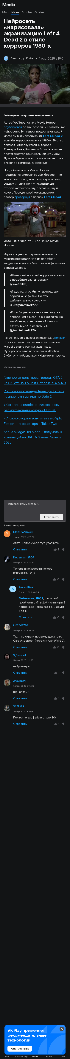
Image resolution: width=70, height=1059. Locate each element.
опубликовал (13, 127)
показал (60, 337)
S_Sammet (19, 655)
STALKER (18, 706)
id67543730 (20, 625)
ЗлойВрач (19, 681)
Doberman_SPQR (23, 557)
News (15, 12)
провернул (22, 197)
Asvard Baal (26, 587)
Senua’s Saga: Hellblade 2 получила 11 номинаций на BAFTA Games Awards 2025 (33, 437)
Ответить (20, 549)
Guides (39, 12)
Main (5, 12)
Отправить (51, 517)
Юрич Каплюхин (23, 532)
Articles (27, 12)
